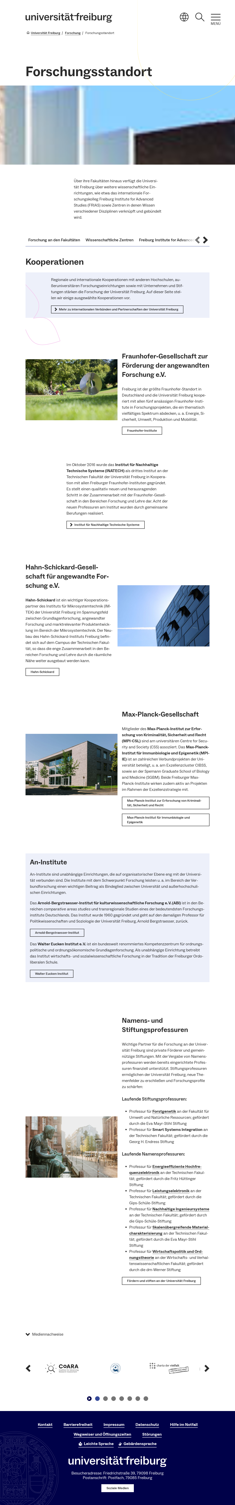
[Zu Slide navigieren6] (138, 1399)
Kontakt (45, 1424)
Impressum (114, 1424)
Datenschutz (147, 1424)
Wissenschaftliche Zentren (109, 240)
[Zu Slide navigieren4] (122, 1399)
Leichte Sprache (99, 1443)
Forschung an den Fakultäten (54, 240)
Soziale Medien (117, 1488)
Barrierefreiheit (78, 1424)
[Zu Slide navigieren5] (130, 1399)
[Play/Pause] (89, 1399)
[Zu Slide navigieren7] (146, 1399)
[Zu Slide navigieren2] (105, 1399)
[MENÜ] (215, 17)
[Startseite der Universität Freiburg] (69, 18)
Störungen (152, 1434)
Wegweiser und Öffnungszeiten (102, 1434)
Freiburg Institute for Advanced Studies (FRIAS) (181, 240)
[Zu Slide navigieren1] (97, 1399)
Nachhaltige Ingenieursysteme (180, 1209)
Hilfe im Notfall (184, 1424)
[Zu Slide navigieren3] (113, 1399)
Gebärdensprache (140, 1443)
